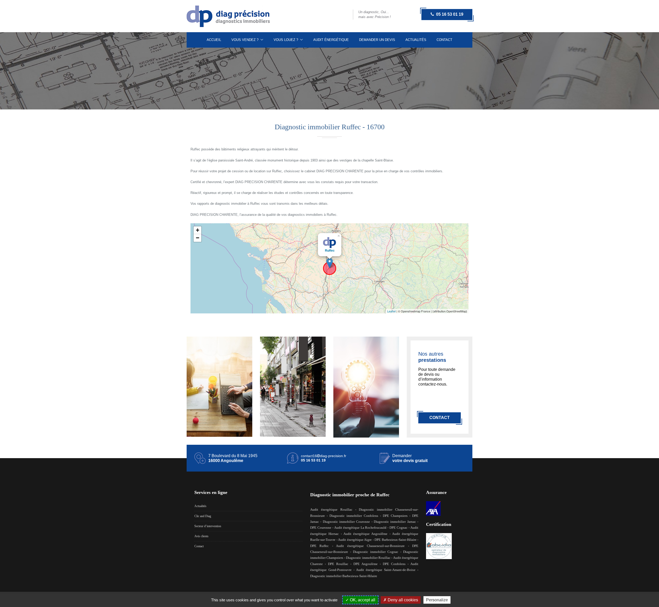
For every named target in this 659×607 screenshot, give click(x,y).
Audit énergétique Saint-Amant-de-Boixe (385, 570)
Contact (444, 40)
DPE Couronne (320, 527)
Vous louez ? (286, 40)
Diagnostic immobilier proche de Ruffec (349, 494)
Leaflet (391, 311)
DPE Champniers (395, 516)
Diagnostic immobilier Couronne (346, 522)
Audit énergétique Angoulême (365, 534)
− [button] (197, 238)
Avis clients (201, 536)
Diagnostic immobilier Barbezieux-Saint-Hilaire (343, 576)
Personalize (437, 600)
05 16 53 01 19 (448, 14)
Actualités (415, 40)
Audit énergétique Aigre (355, 540)
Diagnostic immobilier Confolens (354, 516)
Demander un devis (377, 40)
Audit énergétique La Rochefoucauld (360, 527)
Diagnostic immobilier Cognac (375, 552)
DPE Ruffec (319, 546)
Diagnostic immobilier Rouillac (368, 558)
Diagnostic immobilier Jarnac (395, 522)
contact (439, 417)
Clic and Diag (202, 516)
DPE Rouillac (338, 564)
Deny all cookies (402, 600)
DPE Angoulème (365, 564)
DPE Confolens (394, 564)
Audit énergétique (331, 40)
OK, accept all (362, 600)
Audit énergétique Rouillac (331, 509)
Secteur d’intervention (207, 526)
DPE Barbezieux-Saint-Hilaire (396, 540)
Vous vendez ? (245, 40)
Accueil (214, 40)
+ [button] (197, 230)
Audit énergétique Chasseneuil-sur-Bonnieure (370, 546)
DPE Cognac (398, 527)
